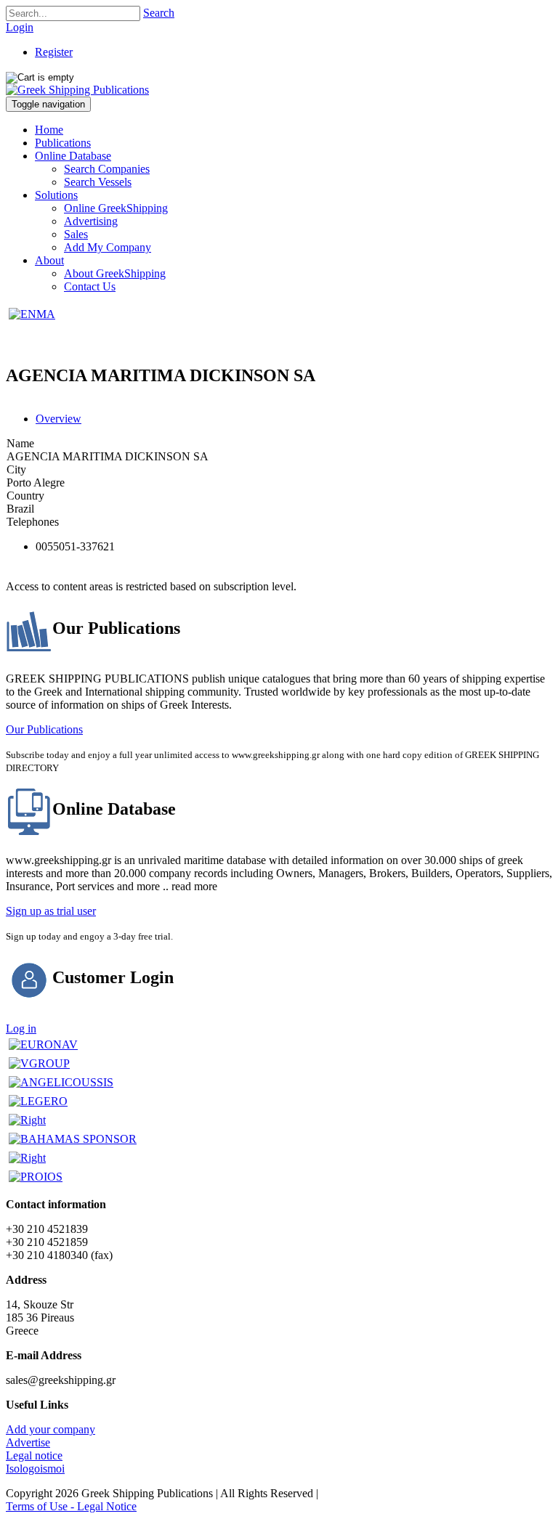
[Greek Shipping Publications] (77, 90)
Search (158, 13)
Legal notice (34, 1455)
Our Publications (44, 729)
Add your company (50, 1429)
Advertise (28, 1442)
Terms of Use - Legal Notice (71, 1506)
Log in (21, 1028)
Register (54, 52)
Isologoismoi (35, 1468)
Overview (58, 418)
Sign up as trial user (51, 911)
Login (19, 27)
